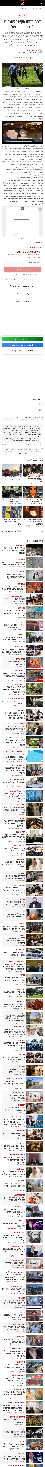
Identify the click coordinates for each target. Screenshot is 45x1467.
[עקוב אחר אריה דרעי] (34, 280)
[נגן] (22, 132)
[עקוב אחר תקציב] (24, 280)
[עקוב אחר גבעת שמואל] (12, 280)
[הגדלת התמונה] (40, 66)
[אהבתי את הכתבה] (27, 293)
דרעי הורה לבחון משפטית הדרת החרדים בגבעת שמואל (24, 196)
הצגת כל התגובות (22, 454)
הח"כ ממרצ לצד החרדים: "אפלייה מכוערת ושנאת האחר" (23, 193)
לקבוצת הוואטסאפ (21, 339)
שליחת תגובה (7, 418)
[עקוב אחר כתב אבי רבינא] (27, 50)
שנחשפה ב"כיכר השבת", (35, 94)
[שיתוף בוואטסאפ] (31, 58)
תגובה (4, 444)
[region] (22, 132)
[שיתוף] (26, 58)
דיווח (9, 444)
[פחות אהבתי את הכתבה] (17, 294)
